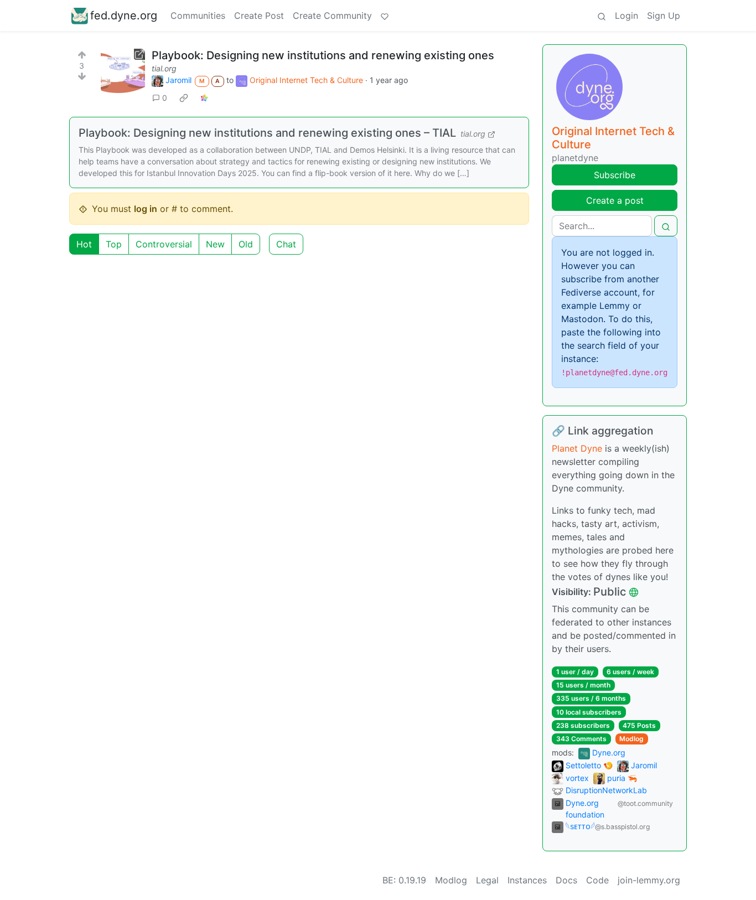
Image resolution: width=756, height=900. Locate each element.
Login (626, 15)
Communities (197, 15)
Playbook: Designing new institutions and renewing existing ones (323, 55)
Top (114, 244)
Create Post (259, 15)
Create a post (615, 200)
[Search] (601, 15)
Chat (286, 244)
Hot (84, 244)
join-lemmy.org (649, 880)
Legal (487, 880)
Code (597, 880)
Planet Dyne (577, 448)
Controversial (164, 244)
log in (145, 208)
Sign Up (663, 15)
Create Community (332, 15)
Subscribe (614, 174)
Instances (527, 880)
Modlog (631, 739)
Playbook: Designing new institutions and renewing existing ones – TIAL (267, 132)
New (215, 244)
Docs (566, 880)
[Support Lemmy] (384, 15)
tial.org (164, 68)
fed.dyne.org (123, 15)
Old (246, 244)
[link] (183, 97)
